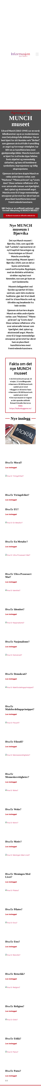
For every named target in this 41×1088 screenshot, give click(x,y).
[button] (37, 54)
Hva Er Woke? (13, 809)
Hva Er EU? (12, 509)
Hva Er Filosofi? (14, 741)
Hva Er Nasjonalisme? (17, 641)
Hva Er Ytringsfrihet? (17, 495)
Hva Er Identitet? (14, 609)
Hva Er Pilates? (13, 909)
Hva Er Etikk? (13, 1038)
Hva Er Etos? (12, 941)
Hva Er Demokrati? (16, 674)
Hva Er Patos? (13, 1070)
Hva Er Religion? (14, 1006)
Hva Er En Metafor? (16, 541)
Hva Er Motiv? (13, 841)
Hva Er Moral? (13, 462)
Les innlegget (11, 467)
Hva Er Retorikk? (15, 974)
